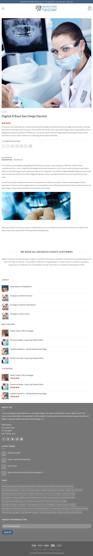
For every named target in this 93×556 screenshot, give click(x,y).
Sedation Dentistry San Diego (66, 505)
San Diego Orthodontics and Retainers (14, 505)
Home (4, 112)
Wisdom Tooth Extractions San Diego (70, 512)
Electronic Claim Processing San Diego (14, 494)
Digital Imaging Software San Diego (53, 490)
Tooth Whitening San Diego (29, 512)
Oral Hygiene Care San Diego (34, 501)
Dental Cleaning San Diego (45, 486)
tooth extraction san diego (10, 512)
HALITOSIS (12, 466)
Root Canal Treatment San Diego (56, 501)
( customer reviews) (10, 123)
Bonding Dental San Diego (27, 486)
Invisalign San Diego (68, 494)
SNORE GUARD (14, 453)
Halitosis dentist (33, 494)
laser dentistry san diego (10, 497)
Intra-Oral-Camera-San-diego (50, 494)
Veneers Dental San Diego (48, 512)
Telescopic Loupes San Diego (59, 508)
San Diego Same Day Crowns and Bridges (42, 505)
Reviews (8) (18, 160)
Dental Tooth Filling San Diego (30, 490)
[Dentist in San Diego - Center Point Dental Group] (46, 8)
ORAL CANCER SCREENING (19, 459)
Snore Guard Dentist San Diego (38, 508)
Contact (51, 549)
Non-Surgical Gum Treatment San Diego (61, 497)
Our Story (37, 549)
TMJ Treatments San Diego (78, 508)
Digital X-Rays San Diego (12, 141)
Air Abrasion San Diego (9, 486)
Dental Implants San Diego (64, 486)
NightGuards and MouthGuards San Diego (33, 497)
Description (7, 160)
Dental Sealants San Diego (10, 490)
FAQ (58, 549)
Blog (45, 549)
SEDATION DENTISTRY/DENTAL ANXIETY (25, 472)
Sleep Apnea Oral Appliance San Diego (14, 508)
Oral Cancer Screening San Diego (12, 501)
